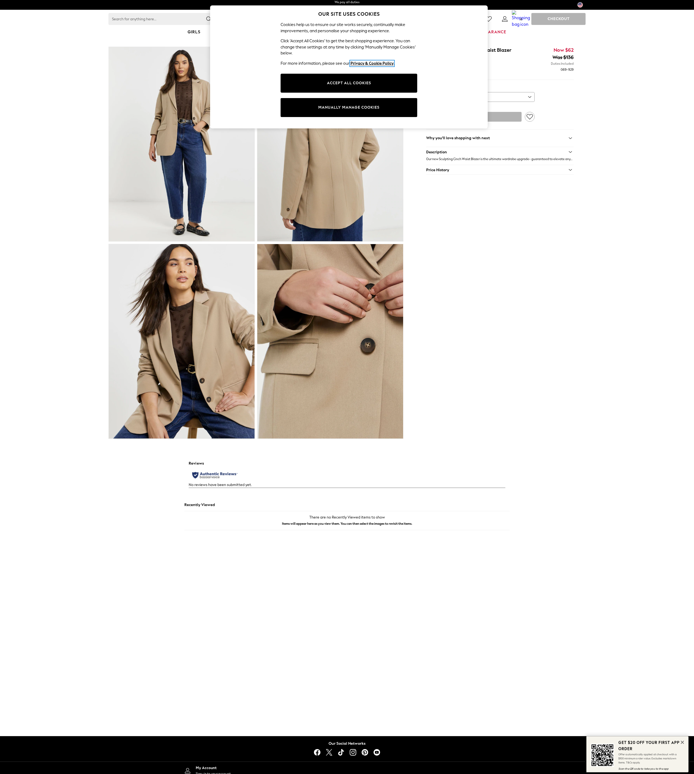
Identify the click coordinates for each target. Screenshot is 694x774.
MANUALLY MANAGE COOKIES (349, 107)
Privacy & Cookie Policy (372, 63)
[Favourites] (488, 19)
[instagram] (353, 752)
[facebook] (317, 752)
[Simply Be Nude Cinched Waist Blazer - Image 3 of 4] (182, 341)
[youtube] (377, 752)
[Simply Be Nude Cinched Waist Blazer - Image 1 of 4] (182, 144)
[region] (349, 66)
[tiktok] (341, 752)
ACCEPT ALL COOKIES (349, 83)
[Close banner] (682, 742)
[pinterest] (365, 752)
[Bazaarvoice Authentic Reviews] (214, 475)
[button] (500, 152)
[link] (505, 19)
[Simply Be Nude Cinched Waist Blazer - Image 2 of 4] (330, 144)
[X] (329, 752)
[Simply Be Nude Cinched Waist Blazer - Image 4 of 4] (330, 341)
